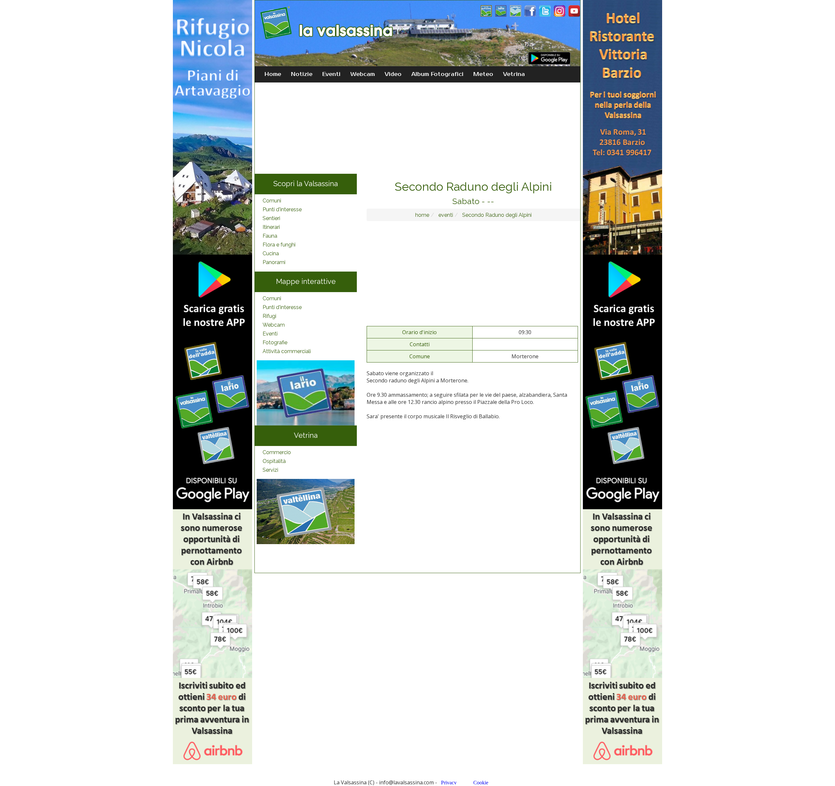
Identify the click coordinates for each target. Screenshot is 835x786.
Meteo (483, 74)
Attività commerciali (287, 351)
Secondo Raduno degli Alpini (496, 215)
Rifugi (269, 316)
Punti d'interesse (282, 209)
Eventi (331, 74)
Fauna (270, 236)
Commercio (277, 452)
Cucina (271, 253)
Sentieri (271, 218)
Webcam (362, 74)
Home (273, 74)
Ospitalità (274, 461)
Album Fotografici (437, 74)
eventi (445, 215)
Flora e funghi (279, 245)
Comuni (272, 201)
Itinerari (271, 227)
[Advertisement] (417, 128)
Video (393, 74)
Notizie (301, 74)
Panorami (274, 262)
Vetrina (514, 74)
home (422, 215)
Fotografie (275, 342)
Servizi (270, 470)
